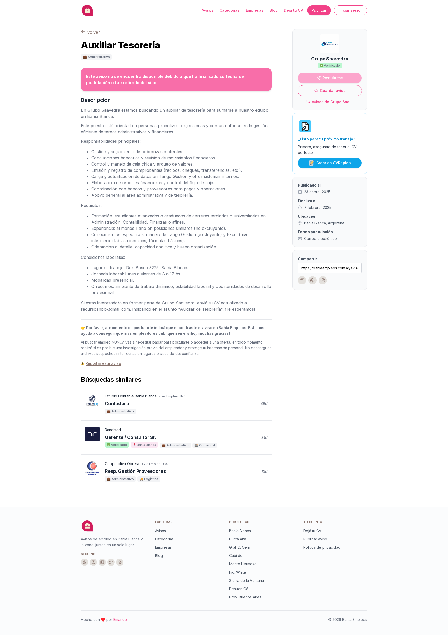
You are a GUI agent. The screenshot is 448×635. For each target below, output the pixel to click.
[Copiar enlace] (302, 280)
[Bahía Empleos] (87, 526)
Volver (93, 32)
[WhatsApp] (312, 280)
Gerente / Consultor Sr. (130, 437)
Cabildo (235, 555)
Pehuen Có (238, 589)
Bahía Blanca (240, 531)
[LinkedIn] (102, 562)
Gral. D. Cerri (239, 547)
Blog (274, 10)
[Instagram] (93, 562)
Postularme (333, 78)
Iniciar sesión (350, 10)
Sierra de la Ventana (246, 580)
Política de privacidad (321, 547)
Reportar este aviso (103, 363)
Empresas (254, 10)
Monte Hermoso (243, 564)
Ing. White (237, 572)
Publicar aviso (315, 539)
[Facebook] (323, 280)
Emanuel (120, 619)
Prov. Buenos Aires (245, 597)
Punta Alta (237, 539)
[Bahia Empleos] (87, 10)
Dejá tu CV (293, 10)
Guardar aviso (333, 91)
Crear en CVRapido (333, 163)
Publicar (319, 10)
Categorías (230, 10)
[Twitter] (111, 562)
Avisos (207, 10)
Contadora (117, 403)
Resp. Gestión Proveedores (135, 471)
